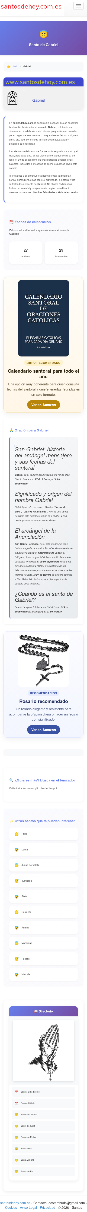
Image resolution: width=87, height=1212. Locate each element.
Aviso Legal (28, 1207)
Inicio (15, 66)
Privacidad (47, 1207)
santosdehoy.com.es (15, 1202)
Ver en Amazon (43, 404)
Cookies (11, 1207)
